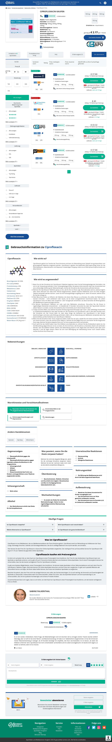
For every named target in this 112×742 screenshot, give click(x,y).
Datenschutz (78, 733)
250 (17, 84)
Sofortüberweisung (14, 137)
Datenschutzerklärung (61, 685)
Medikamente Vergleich (40, 729)
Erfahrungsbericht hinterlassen (54, 627)
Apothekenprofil (59, 79)
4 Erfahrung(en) (70, 125)
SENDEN (54, 681)
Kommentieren (94, 632)
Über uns (78, 727)
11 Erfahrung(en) (70, 101)
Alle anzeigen (17, 97)
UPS (10, 157)
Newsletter (59, 731)
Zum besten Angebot (95, 37)
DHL (10, 154)
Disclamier (78, 729)
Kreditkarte (12, 134)
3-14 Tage (11, 197)
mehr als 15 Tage (13, 193)
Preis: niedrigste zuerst (54, 63)
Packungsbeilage (48, 47)
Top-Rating (12, 174)
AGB (78, 735)
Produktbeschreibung (34, 54)
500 (26, 84)
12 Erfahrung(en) (70, 74)
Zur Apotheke (94, 80)
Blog (40, 733)
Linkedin (93, 596)
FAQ (56, 54)
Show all (11, 190)
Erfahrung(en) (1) (77, 54)
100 (9, 84)
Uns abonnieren (99, 54)
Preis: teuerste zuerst (69, 63)
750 (9, 91)
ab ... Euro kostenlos (14, 217)
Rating (46, 63)
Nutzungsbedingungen (74, 685)
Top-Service (12, 177)
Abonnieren (88, 707)
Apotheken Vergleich (40, 731)
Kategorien (40, 727)
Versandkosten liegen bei (16, 213)
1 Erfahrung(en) (61, 16)
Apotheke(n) (94, 25)
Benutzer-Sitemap (40, 735)
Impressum (78, 731)
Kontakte (59, 727)
